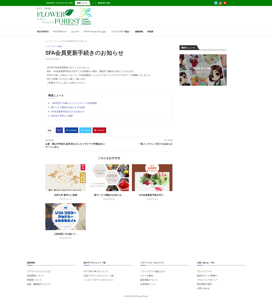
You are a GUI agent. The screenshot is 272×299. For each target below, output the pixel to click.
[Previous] (93, 3)
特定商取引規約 (204, 284)
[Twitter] (216, 3)
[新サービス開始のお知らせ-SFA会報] (109, 177)
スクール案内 (146, 276)
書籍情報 (139, 31)
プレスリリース (204, 271)
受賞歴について (34, 280)
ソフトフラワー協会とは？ (153, 271)
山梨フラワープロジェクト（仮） (99, 276)
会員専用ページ (147, 284)
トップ (48, 41)
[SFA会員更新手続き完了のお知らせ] (152, 177)
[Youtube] (225, 3)
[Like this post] (60, 130)
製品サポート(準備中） (208, 276)
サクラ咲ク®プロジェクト (96, 271)
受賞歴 (150, 31)
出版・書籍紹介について (38, 284)
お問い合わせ (203, 288)
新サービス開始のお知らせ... (109, 195)
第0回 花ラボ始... (104, 3)
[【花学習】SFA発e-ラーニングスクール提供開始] (65, 216)
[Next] (96, 3)
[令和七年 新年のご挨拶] (65, 177)
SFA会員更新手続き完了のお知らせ (67, 111)
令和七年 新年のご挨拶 (62, 115)
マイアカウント (60, 31)
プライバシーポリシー (207, 280)
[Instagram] (220, 3)
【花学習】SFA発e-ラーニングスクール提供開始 (74, 103)
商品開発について (35, 276)
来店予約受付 (43, 31)
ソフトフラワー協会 (120, 31)
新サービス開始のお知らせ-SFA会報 (68, 107)
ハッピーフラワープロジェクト (98, 280)
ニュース (75, 31)
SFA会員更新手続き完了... (152, 195)
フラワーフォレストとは (94, 31)
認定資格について (148, 280)
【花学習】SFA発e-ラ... (65, 234)
